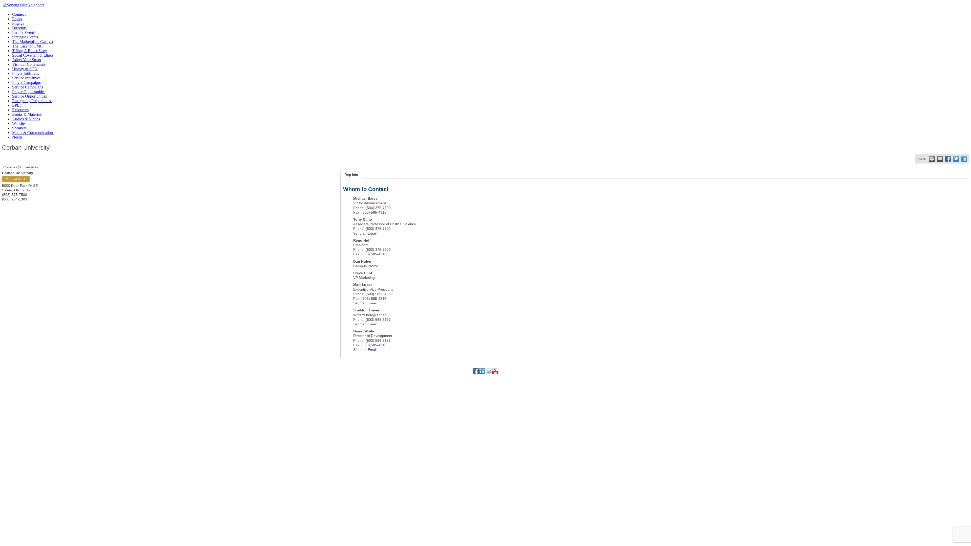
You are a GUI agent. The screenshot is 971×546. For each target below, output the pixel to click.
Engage (18, 23)
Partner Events (23, 32)
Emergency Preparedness (32, 101)
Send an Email (365, 233)
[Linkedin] (482, 371)
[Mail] (489, 371)
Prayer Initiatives (25, 73)
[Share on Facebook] (948, 159)
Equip (17, 19)
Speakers (19, 128)
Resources (20, 110)
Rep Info (351, 175)
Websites (19, 123)
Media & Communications (33, 132)
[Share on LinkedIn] (964, 159)
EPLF (17, 105)
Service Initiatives (26, 78)
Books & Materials (27, 114)
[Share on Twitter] (956, 159)
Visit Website (16, 178)
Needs (17, 137)
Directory (19, 28)
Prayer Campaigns (26, 82)
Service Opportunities (29, 96)
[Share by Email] (940, 159)
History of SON (25, 69)
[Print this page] (932, 159)
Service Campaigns (27, 87)
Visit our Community (29, 64)
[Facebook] (476, 371)
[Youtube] (495, 371)
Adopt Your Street (26, 60)
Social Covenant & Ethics (32, 55)
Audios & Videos (26, 119)
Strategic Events (25, 37)
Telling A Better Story (29, 51)
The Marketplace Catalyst (32, 41)
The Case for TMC (27, 46)
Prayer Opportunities (28, 91)
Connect (19, 14)
